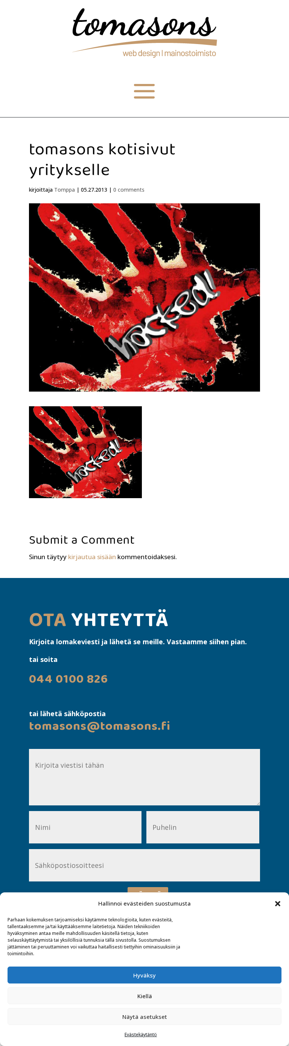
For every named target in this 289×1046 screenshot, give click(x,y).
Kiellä (144, 996)
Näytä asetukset (144, 1016)
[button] (277, 903)
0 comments (128, 189)
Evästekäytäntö (141, 1034)
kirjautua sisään (92, 556)
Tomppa (64, 189)
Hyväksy (144, 975)
